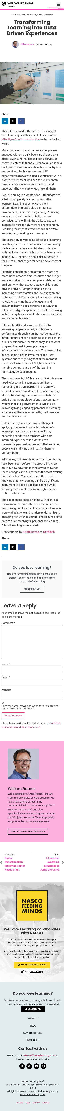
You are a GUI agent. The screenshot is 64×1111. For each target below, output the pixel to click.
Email (6, 677)
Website (6, 690)
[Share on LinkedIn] (5, 121)
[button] (58, 4)
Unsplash (49, 531)
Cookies (36, 1103)
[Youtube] (36, 1066)
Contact (45, 1103)
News (40, 14)
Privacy (20, 1103)
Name (6, 664)
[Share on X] (13, 121)
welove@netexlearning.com (39, 1055)
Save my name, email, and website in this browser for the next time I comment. (30, 707)
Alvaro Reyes (31, 531)
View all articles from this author (28, 831)
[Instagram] (43, 1066)
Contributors (32, 1032)
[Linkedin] (22, 1066)
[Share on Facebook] (21, 121)
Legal (28, 1103)
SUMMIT (33, 1018)
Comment (8, 623)
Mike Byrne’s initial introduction (21, 139)
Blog (33, 1025)
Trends (49, 14)
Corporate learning (23, 14)
